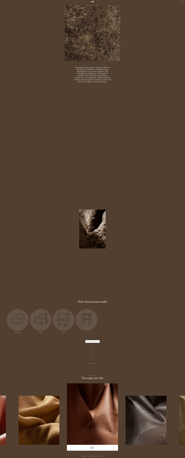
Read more (121, 229)
